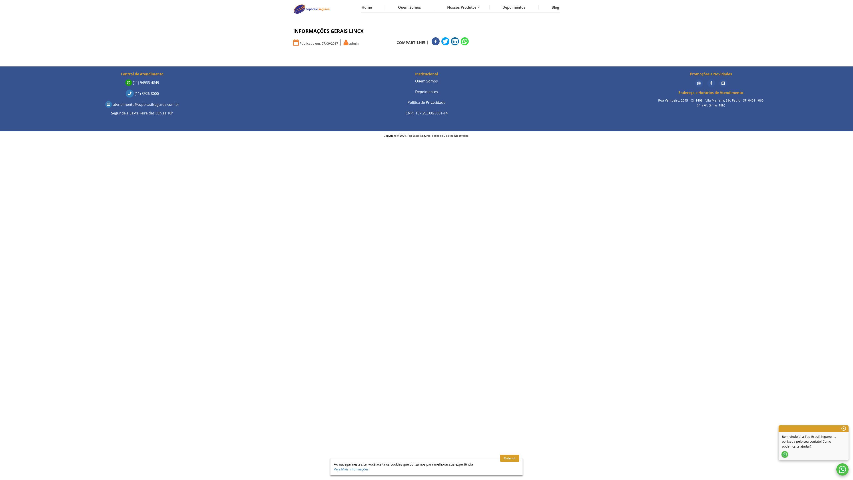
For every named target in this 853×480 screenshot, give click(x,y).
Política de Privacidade (426, 102)
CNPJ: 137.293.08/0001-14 (427, 113)
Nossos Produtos (461, 7)
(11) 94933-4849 (145, 82)
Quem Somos (409, 7)
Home (367, 7)
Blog (555, 7)
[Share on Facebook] (436, 41)
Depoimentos (513, 7)
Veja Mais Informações (351, 469)
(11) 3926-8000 (146, 93)
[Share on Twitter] (445, 41)
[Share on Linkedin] (455, 41)
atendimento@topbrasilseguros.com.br (145, 104)
